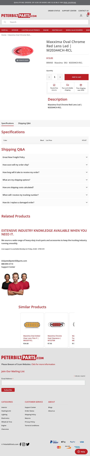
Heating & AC (6, 411)
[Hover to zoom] (22, 51)
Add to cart (76, 77)
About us (51, 411)
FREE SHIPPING (69, 2)
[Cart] (87, 15)
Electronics (5, 418)
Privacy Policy (30, 422)
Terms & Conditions (32, 425)
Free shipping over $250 (80, 89)
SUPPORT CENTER (69, 11)
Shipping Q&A (24, 123)
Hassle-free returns (54, 89)
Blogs (50, 407)
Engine (3, 425)
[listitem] (32, 330)
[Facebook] (20, 444)
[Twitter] (28, 444)
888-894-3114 (7, 264)
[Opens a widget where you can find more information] (81, 452)
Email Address (7, 379)
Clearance (5, 429)
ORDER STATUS (54, 11)
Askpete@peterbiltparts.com (14, 261)
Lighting (4, 414)
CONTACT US (83, 11)
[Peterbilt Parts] (19, 15)
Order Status (29, 411)
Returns (27, 418)
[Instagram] (23, 444)
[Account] (81, 15)
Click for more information (43, 364)
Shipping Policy (30, 414)
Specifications (7, 123)
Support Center (8, 267)
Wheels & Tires (6, 422)
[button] (18, 330)
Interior (4, 407)
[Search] (5, 22)
